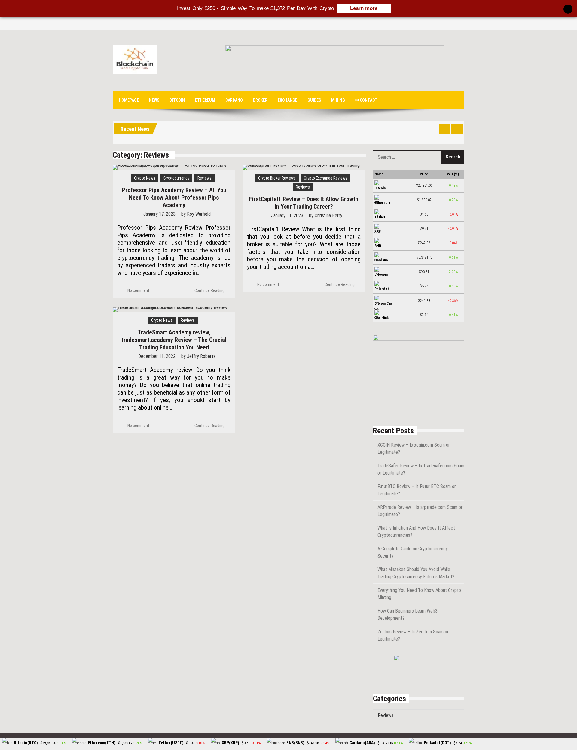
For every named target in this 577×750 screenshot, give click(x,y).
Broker (260, 100)
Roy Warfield (199, 214)
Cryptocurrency (176, 178)
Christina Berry (328, 215)
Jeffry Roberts (201, 356)
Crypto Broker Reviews (277, 178)
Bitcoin (177, 100)
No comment (138, 290)
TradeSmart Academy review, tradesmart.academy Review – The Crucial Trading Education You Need (174, 340)
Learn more (363, 8)
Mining (338, 100)
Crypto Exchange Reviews (325, 178)
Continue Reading (209, 290)
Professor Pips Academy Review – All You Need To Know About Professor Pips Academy (174, 197)
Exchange (287, 100)
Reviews (204, 178)
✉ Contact (366, 100)
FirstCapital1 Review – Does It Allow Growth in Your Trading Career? (303, 202)
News (154, 100)
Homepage (129, 100)
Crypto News (144, 178)
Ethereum (205, 100)
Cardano (234, 100)
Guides (314, 100)
